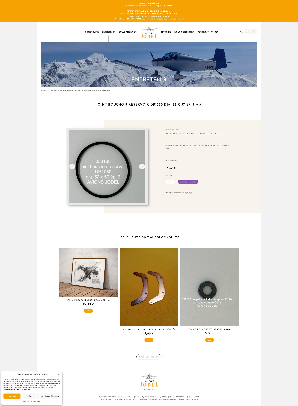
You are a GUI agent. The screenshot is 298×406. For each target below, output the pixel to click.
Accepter (12, 396)
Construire (92, 31)
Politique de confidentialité (32, 401)
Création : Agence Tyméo (188, 399)
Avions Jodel (194, 396)
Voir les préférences (50, 396)
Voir (88, 310)
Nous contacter (184, 31)
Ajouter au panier (188, 181)
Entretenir (108, 31)
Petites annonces (208, 31)
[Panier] (254, 31)
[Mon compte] (247, 31)
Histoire (166, 31)
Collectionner (127, 31)
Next (142, 166)
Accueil (44, 90)
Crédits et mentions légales (111, 399)
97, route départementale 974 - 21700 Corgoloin (119, 396)
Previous (72, 166)
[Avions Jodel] (148, 32)
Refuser (30, 396)
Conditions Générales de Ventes (162, 399)
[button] (59, 374)
